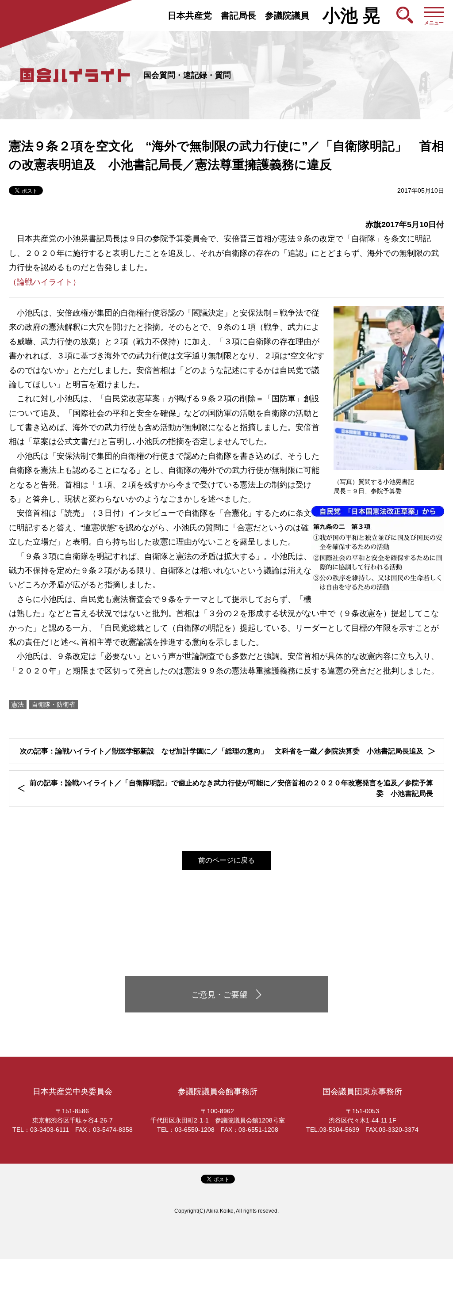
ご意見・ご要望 (219, 994)
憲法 (18, 704)
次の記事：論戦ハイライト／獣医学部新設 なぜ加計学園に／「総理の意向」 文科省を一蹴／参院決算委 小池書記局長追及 (221, 751)
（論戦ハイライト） (45, 282)
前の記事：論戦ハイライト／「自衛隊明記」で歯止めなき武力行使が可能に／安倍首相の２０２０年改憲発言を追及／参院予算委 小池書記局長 (231, 788)
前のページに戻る (226, 860)
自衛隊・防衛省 (53, 704)
